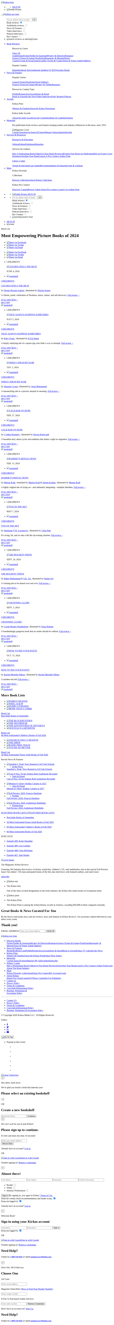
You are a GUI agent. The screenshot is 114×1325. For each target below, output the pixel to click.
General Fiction (19, 82)
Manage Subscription (54, 132)
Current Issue (18, 132)
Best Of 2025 (50, 70)
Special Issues (30, 132)
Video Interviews (14, 31)
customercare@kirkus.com (40, 1257)
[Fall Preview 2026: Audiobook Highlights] (26, 803)
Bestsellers (17, 70)
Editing (22, 144)
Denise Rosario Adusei (14, 290)
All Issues (40, 132)
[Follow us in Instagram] (8, 1029)
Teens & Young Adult (72, 61)
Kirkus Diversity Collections (19, 973)
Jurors (52, 108)
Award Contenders (41, 118)
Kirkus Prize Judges (53, 956)
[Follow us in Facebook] (7, 1024)
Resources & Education (22, 139)
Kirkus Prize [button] (12, 953)
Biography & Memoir (54, 58)
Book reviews (13, 23)
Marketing (39, 144)
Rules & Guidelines (58, 118)
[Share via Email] (15, 247)
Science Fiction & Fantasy (23, 58)
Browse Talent (34, 189)
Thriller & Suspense (38, 56)
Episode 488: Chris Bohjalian (20, 850)
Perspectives (24, 94)
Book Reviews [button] (13, 44)
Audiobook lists (37, 70)
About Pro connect (49, 189)
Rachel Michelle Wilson (14, 674)
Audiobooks (17, 56)
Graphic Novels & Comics (51, 61)
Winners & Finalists (20, 108)
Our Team (17, 978)
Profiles (15, 94)
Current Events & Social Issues (25, 61)
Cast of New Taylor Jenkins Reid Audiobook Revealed (31, 779)
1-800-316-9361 (16, 1257)
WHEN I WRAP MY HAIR (13, 382)
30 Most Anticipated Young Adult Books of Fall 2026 (24, 755)
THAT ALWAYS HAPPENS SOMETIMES (21, 334)
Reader (10, 1185)
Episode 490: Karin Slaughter (20, 841)
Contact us (11, 981)
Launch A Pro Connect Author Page (54, 156)
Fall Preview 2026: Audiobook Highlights (25, 808)
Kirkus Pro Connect (40, 973)
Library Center (18, 161)
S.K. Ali (27, 578)
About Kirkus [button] (13, 976)
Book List (5, 713)
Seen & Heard (43, 94)
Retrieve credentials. (27, 1162)
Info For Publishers (52, 978)
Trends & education (20, 165)
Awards (33, 94)
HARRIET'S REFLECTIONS (14, 478)
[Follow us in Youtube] (8, 1032)
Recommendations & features (53, 165)
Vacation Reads (63, 70)
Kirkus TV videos (84, 951)
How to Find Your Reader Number (37, 1289)
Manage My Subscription (38, 961)
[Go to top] (7, 1037)
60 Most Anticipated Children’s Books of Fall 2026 (23, 735)
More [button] (9, 168)
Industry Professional (16, 1190)
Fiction (26, 56)
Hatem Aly (49, 578)
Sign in (5, 1196)
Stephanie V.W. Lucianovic (16, 530)
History (67, 58)
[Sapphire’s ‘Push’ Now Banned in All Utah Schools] (30, 764)
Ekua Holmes (47, 626)
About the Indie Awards (22, 118)
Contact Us (12, 1000)
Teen (37, 82)
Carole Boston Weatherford (16, 626)
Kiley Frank (9, 338)
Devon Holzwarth (41, 434)
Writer (10, 1188)
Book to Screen (19, 96)
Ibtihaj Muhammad (12, 578)
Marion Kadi (10, 482)
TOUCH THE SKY (10, 526)
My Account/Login (57, 973)
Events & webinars (74, 165)
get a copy (5, 302)
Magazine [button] (11, 120)
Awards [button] (10, 99)
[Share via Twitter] (15, 245)
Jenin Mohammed (39, 386)
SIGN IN (16, 7)
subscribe (5, 876)
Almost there (7, 1144)
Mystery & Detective (56, 56)
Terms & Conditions (15, 986)
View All (16, 53)
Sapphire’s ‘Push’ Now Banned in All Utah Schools (29, 769)
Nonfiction (40, 58)
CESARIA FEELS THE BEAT (15, 286)
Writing (15, 144)
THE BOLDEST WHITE (12, 574)
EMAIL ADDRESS (10, 931)
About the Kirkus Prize (39, 108)
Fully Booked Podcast (61, 96)
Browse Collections (20, 180)
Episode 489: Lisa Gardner (18, 846)
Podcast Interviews (15, 34)
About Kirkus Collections (40, 180)
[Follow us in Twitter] (8, 1027)
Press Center (38, 978)
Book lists (26, 70)
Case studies (34, 165)
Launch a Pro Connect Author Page (91, 966)
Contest (25, 978)
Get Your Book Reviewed (52, 154)
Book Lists (21, 951)
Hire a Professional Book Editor (21, 966)
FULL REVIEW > (9, 300)
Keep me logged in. (10, 1201)
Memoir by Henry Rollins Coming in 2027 (25, 788)
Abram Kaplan (49, 482)
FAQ (31, 978)
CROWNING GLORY (11, 622)
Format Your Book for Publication (78, 154)
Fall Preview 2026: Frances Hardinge (23, 798)
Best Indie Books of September (15, 716)
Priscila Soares (44, 290)
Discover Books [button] (14, 941)
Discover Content (20, 189)
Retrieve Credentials (36, 1304)
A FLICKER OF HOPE (12, 430)
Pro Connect (12, 36)
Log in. (27, 1148)
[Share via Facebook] (16, 242)
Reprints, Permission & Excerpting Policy (17, 992)
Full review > (73, 295)
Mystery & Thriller (43, 84)
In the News (31, 96)
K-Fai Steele (33, 338)
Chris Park (46, 530)
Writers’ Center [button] (13, 963)
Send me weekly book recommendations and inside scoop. (27, 1198)
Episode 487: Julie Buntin (18, 855)
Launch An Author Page (68, 189)
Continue (31, 1116)
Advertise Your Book (29, 156)
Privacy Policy (13, 983)
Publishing (29, 144)
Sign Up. (30, 1309)
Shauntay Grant (11, 386)
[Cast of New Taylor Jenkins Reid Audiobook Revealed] (32, 774)
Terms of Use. (46, 1195)
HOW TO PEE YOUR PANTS (15, 670)
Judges (70, 118)
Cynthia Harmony (12, 434)
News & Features (15, 28)
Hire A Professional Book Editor (26, 154)
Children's (86, 61)
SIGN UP (50, 931)
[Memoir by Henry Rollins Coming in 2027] (26, 783)
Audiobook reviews (16, 25)
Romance (69, 56)
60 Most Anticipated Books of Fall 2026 (24, 831)
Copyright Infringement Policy (20, 988)
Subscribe (67, 132)
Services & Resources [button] (16, 135)
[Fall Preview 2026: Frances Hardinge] (24, 793)
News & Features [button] (14, 72)
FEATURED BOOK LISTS (14, 813)
